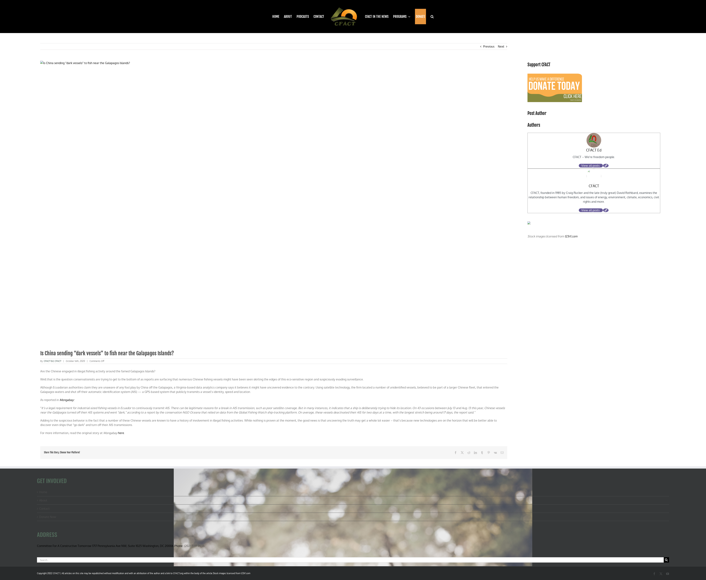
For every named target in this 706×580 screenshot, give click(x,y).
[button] (430, 16)
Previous (488, 46)
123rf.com (571, 236)
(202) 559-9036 (194, 546)
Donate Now (47, 517)
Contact (44, 508)
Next (501, 46)
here (121, 433)
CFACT (58, 361)
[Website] (606, 165)
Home (43, 492)
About (43, 500)
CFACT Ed (49, 361)
